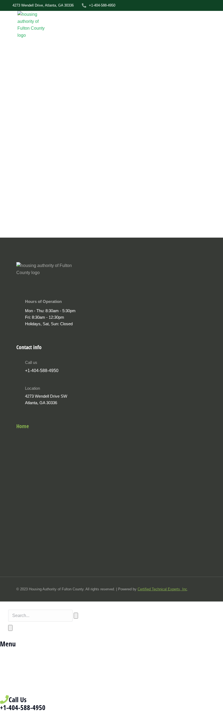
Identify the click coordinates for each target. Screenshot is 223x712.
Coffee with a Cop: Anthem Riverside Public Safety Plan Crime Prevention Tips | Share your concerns (106, 216)
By (24, 231)
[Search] (10, 628)
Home (22, 426)
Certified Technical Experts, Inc (162, 589)
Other (5, 231)
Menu (8, 643)
